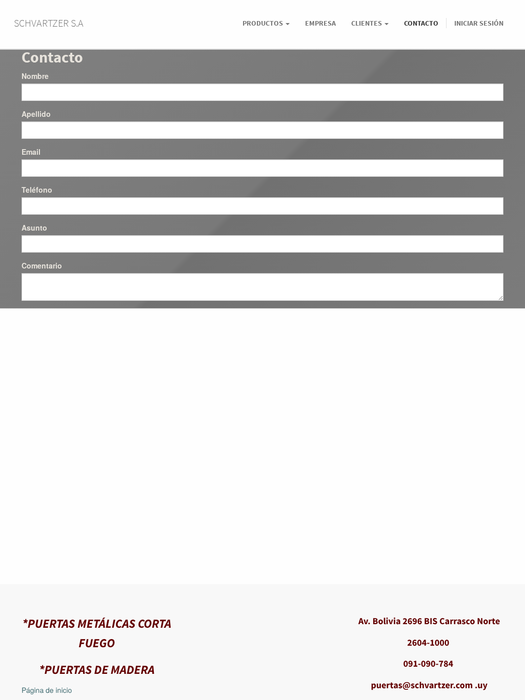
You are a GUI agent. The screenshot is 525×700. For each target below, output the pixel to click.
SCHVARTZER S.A (49, 22)
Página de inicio (47, 690)
